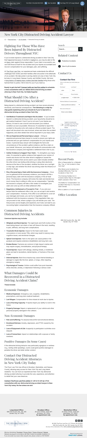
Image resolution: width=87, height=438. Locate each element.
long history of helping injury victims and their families (24, 80)
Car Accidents (22, 39)
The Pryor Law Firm (13, 71)
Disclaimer (20, 432)
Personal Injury (12, 39)
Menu (82, 4)
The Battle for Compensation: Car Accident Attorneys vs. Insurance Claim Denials (69, 184)
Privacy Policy (28, 432)
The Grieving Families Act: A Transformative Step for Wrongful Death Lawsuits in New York (69, 178)
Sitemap (46, 432)
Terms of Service (37, 432)
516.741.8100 (52, 3)
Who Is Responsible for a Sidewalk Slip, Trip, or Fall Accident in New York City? (69, 164)
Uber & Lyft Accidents (69, 66)
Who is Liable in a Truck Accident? (69, 189)
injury (9, 62)
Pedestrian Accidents (69, 61)
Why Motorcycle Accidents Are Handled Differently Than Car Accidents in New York (68, 171)
